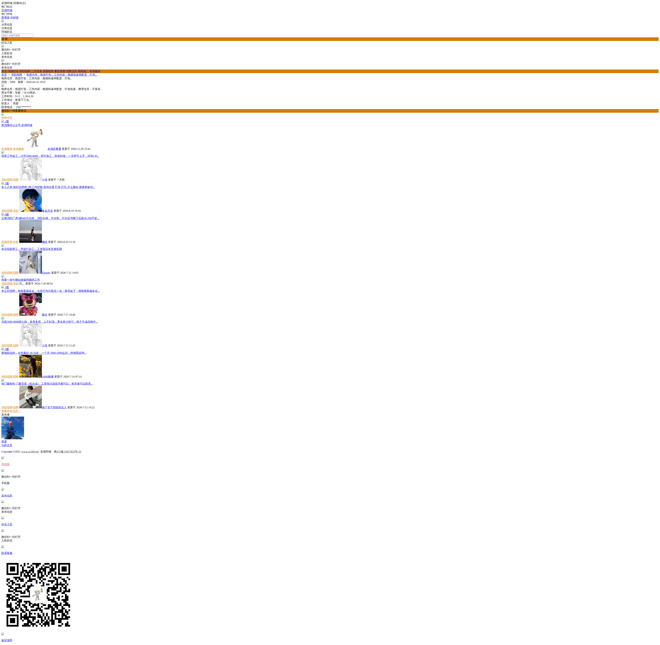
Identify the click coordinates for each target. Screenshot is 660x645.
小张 (44, 179)
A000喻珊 (48, 376)
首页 (4, 71)
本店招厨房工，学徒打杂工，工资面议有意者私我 (31, 249)
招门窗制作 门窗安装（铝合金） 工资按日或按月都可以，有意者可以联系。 (47, 383)
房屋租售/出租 (10, 241)
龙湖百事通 (54, 148)
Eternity (46, 272)
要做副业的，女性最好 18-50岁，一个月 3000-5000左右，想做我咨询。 (44, 352)
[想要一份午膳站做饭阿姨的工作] (2, 276)
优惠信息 (71, 71)
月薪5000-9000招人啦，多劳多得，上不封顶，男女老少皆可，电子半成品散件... (49, 321)
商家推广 (83, 71)
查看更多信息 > (11, 411)
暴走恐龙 (47, 210)
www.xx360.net (30, 451)
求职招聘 (24, 71)
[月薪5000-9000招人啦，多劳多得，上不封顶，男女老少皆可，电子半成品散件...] (2, 318)
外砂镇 (14, 17)
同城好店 (13, 71)
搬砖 (44, 241)
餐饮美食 (59, 71)
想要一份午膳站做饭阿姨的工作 (20, 279)
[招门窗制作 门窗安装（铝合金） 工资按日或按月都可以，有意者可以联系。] (2, 380)
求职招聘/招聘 (10, 179)
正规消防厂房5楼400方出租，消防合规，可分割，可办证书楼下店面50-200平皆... (50, 218)
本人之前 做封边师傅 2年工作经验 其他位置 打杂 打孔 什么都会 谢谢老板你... (48, 187)
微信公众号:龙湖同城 (16, 125)
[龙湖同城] (2, 21)
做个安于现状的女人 (54, 407)
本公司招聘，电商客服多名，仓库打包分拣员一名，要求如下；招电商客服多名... (50, 290)
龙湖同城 (6, 10)
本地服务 (94, 71)
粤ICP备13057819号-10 (67, 451)
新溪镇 (5, 17)
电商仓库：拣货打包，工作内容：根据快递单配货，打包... (61, 74)
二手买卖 (36, 71)
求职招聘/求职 (10, 210)
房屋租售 (48, 71)
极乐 (44, 314)
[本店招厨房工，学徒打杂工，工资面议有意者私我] (2, 245)
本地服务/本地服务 (12, 148)
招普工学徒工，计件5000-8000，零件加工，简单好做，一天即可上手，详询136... (50, 155)
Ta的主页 (6, 445)
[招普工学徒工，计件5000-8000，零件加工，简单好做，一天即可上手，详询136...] (2, 152)
